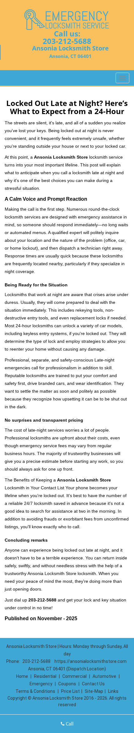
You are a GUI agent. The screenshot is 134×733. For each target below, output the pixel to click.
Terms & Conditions (35, 691)
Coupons (67, 683)
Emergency (41, 683)
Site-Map (94, 691)
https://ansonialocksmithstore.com (91, 661)
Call (69, 724)
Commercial (74, 676)
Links (113, 691)
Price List (70, 691)
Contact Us (93, 683)
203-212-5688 (67, 41)
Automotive (104, 676)
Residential (45, 676)
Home (22, 676)
